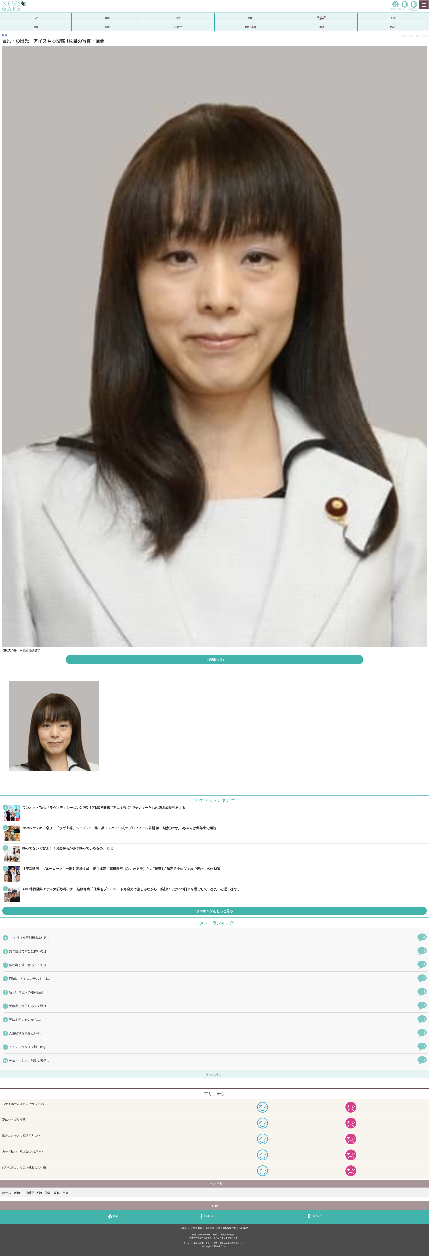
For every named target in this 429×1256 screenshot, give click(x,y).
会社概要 (210, 1228)
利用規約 (244, 1228)
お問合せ (185, 1228)
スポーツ (178, 27)
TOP (35, 18)
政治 (107, 27)
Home (115, 1216)
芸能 (107, 18)
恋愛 (250, 18)
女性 (179, 18)
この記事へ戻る (214, 659)
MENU (423, 4)
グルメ (393, 27)
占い (404, 9)
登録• (414, 9)
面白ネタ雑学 (321, 17)
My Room (317, 1216)
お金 (393, 18)
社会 (36, 27)
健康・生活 (250, 27)
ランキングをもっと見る (214, 910)
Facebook (208, 1216)
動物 (322, 27)
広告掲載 (197, 1228)
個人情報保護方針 (227, 1228)
